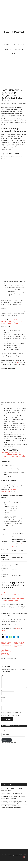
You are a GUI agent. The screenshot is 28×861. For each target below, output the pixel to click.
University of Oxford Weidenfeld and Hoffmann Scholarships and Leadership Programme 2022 (6, 651)
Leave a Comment (22, 103)
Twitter (3, 630)
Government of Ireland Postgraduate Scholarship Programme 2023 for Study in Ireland (13, 455)
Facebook (17, 628)
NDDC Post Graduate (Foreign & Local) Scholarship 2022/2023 (12, 321)
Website (3, 705)
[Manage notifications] (24, 857)
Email (3, 697)
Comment (4, 675)
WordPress (15, 855)
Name (3, 690)
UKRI (18, 362)
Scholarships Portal (11, 658)
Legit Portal (14, 32)
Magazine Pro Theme (16, 854)
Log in (20, 855)
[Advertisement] (14, 14)
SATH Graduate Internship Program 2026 (11, 793)
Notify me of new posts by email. (11, 715)
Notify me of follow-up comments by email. (14, 712)
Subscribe (6, 740)
